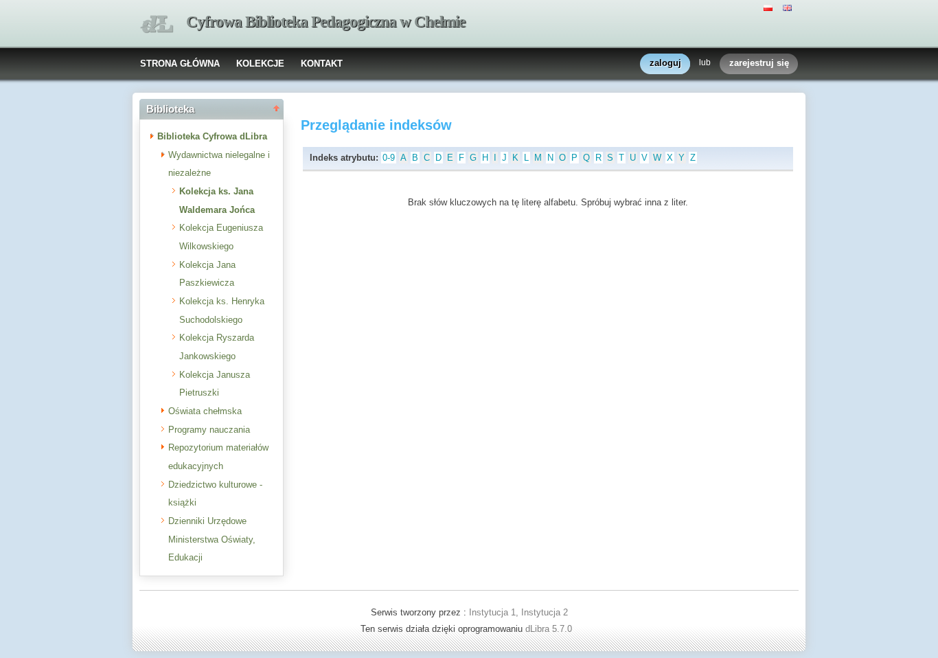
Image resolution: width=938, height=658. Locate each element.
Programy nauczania (209, 429)
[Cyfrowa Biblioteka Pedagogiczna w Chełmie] (156, 24)
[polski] (770, 7)
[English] (789, 7)
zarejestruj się (759, 63)
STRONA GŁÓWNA (180, 63)
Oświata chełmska (205, 411)
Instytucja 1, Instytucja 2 (518, 612)
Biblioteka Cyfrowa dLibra (212, 136)
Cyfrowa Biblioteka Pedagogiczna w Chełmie (325, 21)
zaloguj (665, 63)
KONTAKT (322, 63)
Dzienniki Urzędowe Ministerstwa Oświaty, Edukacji (211, 539)
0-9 (388, 157)
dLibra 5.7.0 (550, 629)
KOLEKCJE (260, 63)
